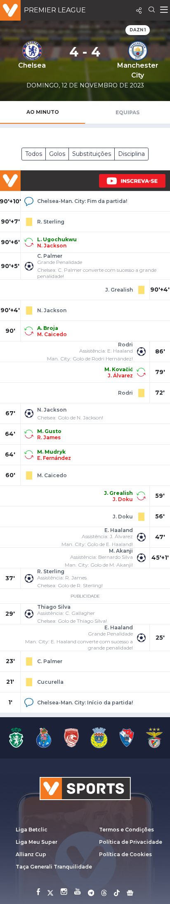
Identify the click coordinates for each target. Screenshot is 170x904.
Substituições (91, 154)
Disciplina (131, 154)
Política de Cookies (125, 854)
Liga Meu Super (36, 842)
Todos (33, 154)
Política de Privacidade (130, 842)
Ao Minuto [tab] (42, 112)
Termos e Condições (126, 829)
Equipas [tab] (127, 112)
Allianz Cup (31, 854)
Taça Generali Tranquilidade (54, 867)
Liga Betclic (31, 829)
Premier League (55, 10)
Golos (57, 154)
